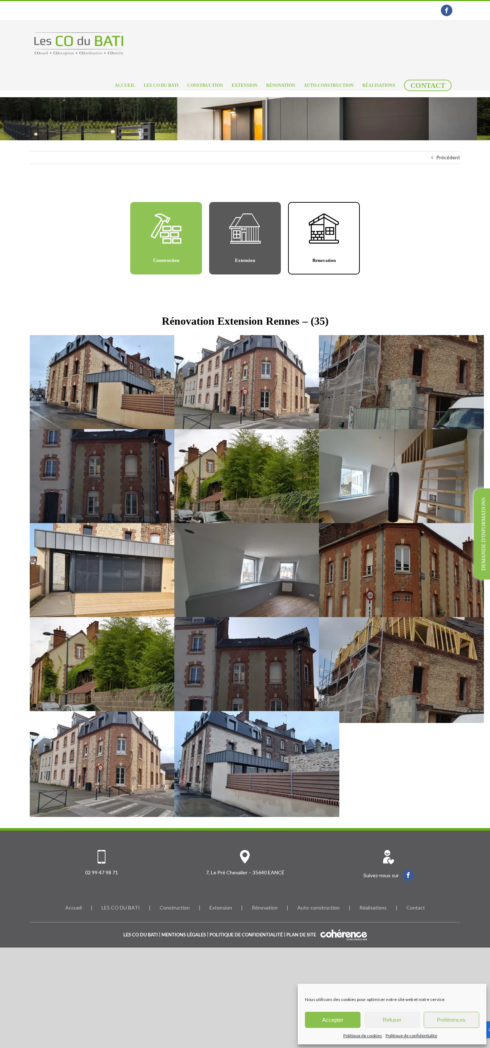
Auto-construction (318, 907)
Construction (175, 907)
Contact (415, 907)
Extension (220, 907)
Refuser (392, 1020)
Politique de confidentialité (411, 1035)
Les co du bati (140, 934)
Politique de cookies (362, 1035)
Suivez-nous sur (381, 875)
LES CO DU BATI (121, 907)
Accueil (73, 907)
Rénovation (265, 907)
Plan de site (301, 934)
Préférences (451, 1020)
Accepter (332, 1020)
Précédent (448, 157)
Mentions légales (183, 934)
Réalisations (373, 907)
